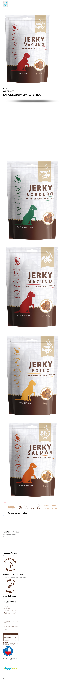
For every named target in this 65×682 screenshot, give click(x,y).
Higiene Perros (49, 1)
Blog (54, 1)
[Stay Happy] (5, 7)
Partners (57, 1)
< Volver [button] (4, 502)
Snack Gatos (30, 1)
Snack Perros (36, 1)
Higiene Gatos (42, 1)
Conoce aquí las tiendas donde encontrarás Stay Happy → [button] (14, 662)
